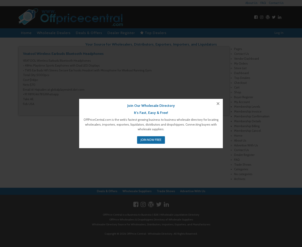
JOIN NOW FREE (151, 140)
